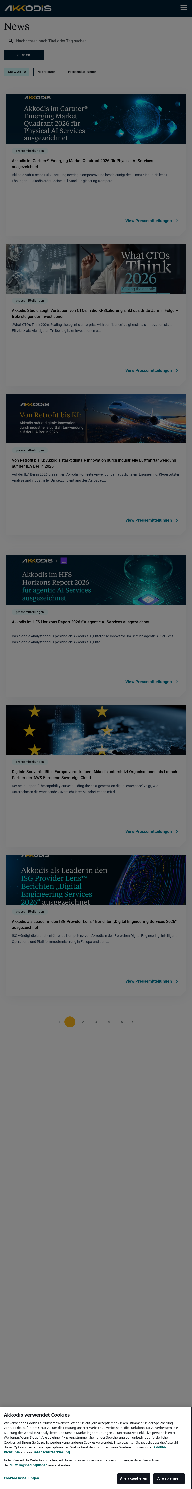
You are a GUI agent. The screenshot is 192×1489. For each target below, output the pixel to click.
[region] (96, 1448)
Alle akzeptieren (134, 1478)
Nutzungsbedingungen (29, 1465)
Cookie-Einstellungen (22, 1478)
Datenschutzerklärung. (51, 1452)
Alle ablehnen (169, 1478)
